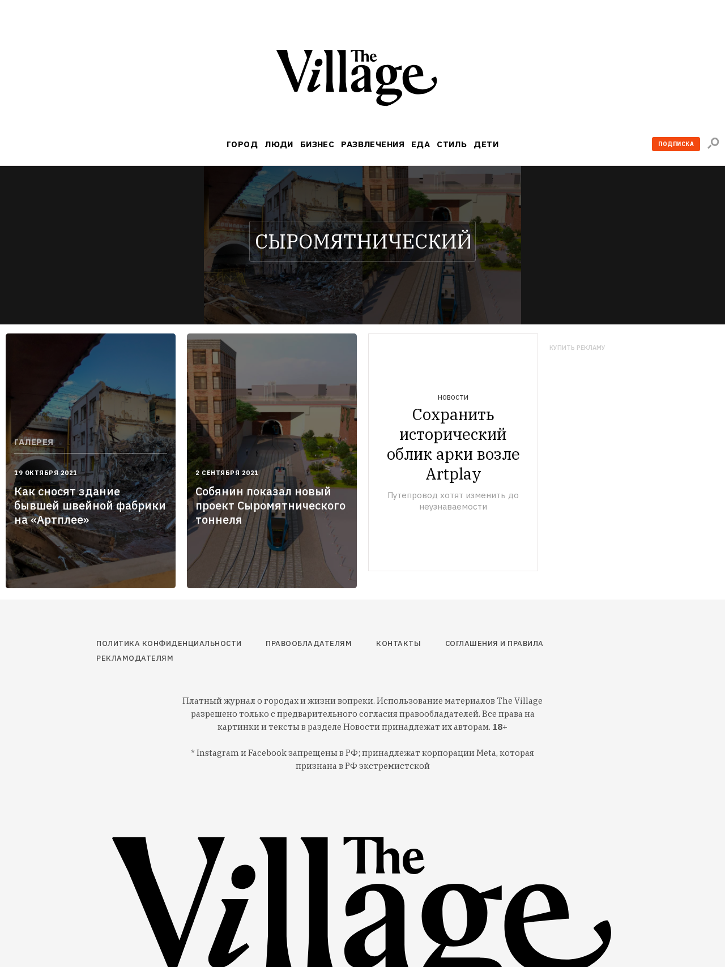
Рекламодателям (134, 658)
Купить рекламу (577, 348)
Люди (279, 144)
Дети (486, 144)
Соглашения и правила (494, 643)
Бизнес (317, 144)
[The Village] (362, 80)
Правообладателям (309, 643)
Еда (420, 144)
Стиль (452, 144)
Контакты (398, 643)
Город (242, 144)
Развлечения (372, 144)
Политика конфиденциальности (169, 643)
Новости (453, 397)
